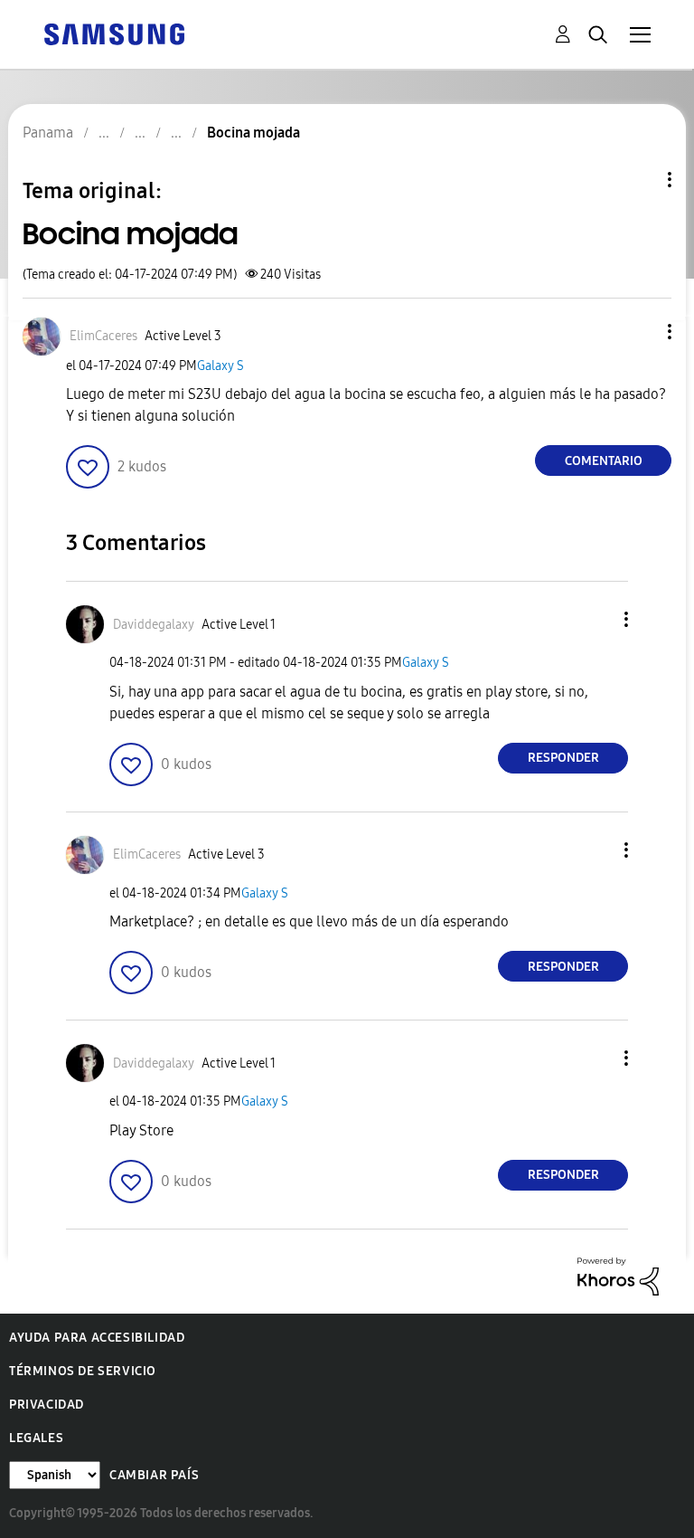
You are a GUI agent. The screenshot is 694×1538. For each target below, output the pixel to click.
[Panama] (113, 33)
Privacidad (46, 1404)
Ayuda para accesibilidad (96, 1337)
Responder (563, 757)
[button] (639, 332)
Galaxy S (220, 366)
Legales (36, 1438)
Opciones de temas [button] (638, 180)
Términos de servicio (82, 1371)
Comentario (603, 461)
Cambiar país (154, 1475)
